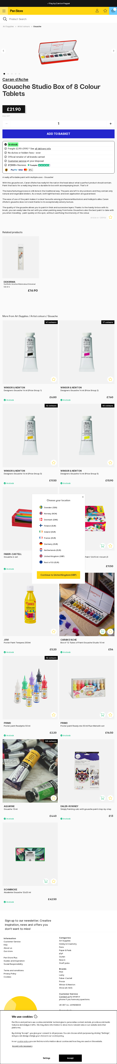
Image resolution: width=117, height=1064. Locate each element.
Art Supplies (8, 26)
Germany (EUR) (51, 544)
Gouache (37, 26)
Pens (61, 947)
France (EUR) (50, 538)
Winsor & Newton (67, 984)
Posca (62, 981)
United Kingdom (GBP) (54, 556)
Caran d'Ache (15, 79)
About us (8, 948)
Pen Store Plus (10, 957)
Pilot (61, 972)
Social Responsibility (13, 964)
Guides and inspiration (14, 961)
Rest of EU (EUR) (51, 562)
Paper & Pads (65, 950)
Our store (8, 951)
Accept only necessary (22, 1046)
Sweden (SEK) (50, 507)
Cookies (7, 977)
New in (62, 960)
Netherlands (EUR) (52, 550)
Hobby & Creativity (67, 944)
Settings (46, 1058)
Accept (70, 1058)
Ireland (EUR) (50, 532)
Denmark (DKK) (51, 519)
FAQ (5, 945)
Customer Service (12, 941)
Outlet (62, 956)
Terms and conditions (14, 970)
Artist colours (24, 26)
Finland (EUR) (50, 526)
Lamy (61, 975)
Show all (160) (65, 988)
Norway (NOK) (50, 513)
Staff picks (64, 963)
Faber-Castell (65, 978)
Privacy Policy (10, 973)
